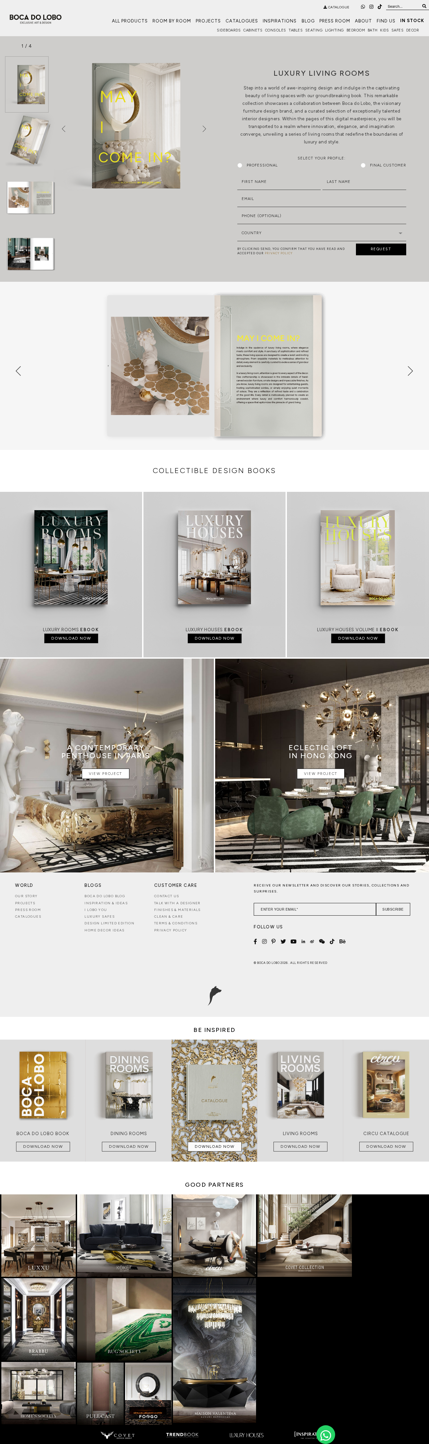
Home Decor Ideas (104, 930)
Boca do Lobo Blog (104, 896)
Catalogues (242, 20)
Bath (373, 30)
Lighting (334, 30)
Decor (412, 30)
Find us (386, 20)
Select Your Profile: (322, 158)
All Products (130, 20)
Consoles (275, 30)
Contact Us (166, 896)
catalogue (338, 7)
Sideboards (229, 30)
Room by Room (171, 20)
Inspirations (280, 20)
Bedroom (356, 30)
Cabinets (252, 30)
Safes (397, 30)
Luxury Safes (99, 916)
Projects (208, 20)
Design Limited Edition (109, 923)
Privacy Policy (170, 930)
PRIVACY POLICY (279, 253)
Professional (262, 165)
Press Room (334, 20)
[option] (27, 84)
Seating (314, 30)
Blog (308, 20)
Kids (384, 30)
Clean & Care (168, 916)
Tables (296, 30)
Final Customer (388, 165)
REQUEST (381, 249)
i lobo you (95, 910)
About (363, 20)
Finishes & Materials (177, 910)
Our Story (26, 896)
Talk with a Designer (177, 903)
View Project (105, 774)
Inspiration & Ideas (106, 903)
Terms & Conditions (175, 923)
